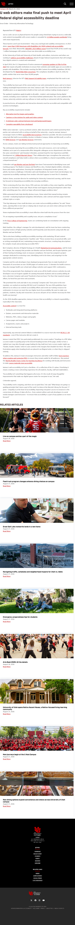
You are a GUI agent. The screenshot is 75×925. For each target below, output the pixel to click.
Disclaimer (36, 908)
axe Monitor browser (26, 140)
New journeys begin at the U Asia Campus (19, 754)
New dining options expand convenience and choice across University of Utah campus (34, 801)
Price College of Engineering (17, 221)
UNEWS (37, 873)
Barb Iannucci (7, 78)
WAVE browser (11, 140)
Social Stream (37, 878)
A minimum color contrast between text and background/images (28, 121)
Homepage (38, 851)
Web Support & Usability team (35, 78)
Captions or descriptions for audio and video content (24, 117)
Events (38, 858)
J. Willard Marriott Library (23, 155)
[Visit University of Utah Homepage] (3, 3)
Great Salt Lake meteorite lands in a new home (21, 527)
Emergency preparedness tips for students (20, 617)
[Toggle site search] (65, 4)
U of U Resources (37, 880)
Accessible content (9, 306)
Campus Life (4, 9)
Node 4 (18, 30)
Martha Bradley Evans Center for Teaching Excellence (24, 361)
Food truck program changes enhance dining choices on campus (28, 481)
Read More (7, 441)
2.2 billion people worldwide (57, 37)
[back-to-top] (72, 921)
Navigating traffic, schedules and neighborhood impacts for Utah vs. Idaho (33, 572)
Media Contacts (59, 908)
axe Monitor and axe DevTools (24, 164)
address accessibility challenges (22, 58)
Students (37, 856)
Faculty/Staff (37, 853)
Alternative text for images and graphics (20, 114)
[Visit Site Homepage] (37, 835)
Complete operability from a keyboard (19, 124)
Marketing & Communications (51, 248)
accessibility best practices (32, 135)
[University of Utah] (37, 893)
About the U (49, 908)
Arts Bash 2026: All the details (15, 662)
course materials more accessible (20, 363)
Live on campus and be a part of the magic (20, 436)
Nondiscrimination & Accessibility (21, 908)
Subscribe (37, 863)
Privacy (43, 908)
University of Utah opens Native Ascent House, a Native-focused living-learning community (35, 708)
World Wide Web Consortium (26, 72)
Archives (37, 860)
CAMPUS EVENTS (37, 875)
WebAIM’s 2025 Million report (35, 49)
